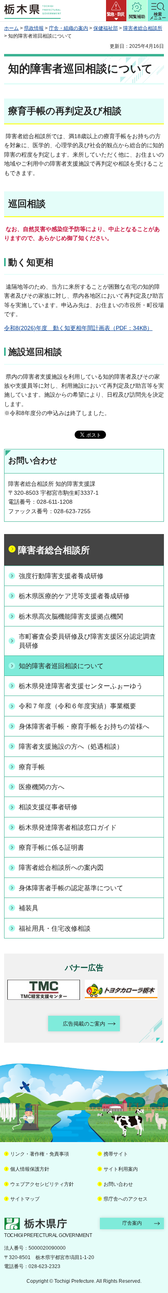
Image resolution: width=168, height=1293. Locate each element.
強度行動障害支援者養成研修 (61, 575)
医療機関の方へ (41, 786)
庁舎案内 (132, 1223)
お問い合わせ (118, 1184)
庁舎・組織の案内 (68, 28)
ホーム (11, 28)
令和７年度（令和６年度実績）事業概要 (77, 706)
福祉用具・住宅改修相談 (55, 928)
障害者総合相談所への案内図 (61, 867)
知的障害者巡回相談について (61, 665)
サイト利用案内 (121, 1169)
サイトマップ (25, 1199)
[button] (116, 10)
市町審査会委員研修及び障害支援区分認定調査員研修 (87, 641)
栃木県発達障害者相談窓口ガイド (68, 827)
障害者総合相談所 (142, 28)
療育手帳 (32, 766)
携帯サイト (116, 1154)
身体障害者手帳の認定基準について (71, 887)
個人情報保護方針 (29, 1169)
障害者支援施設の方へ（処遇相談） (71, 746)
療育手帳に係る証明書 (51, 847)
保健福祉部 (105, 28)
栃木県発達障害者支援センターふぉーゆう (81, 685)
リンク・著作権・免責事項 (39, 1154)
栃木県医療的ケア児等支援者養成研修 (74, 596)
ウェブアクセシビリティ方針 (42, 1184)
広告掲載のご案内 (84, 1024)
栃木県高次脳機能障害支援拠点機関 (71, 616)
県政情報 (34, 28)
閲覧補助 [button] (137, 16)
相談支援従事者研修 (48, 807)
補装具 (28, 908)
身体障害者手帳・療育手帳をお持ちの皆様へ (84, 726)
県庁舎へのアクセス (126, 1199)
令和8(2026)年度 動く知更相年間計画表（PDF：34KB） (78, 328)
